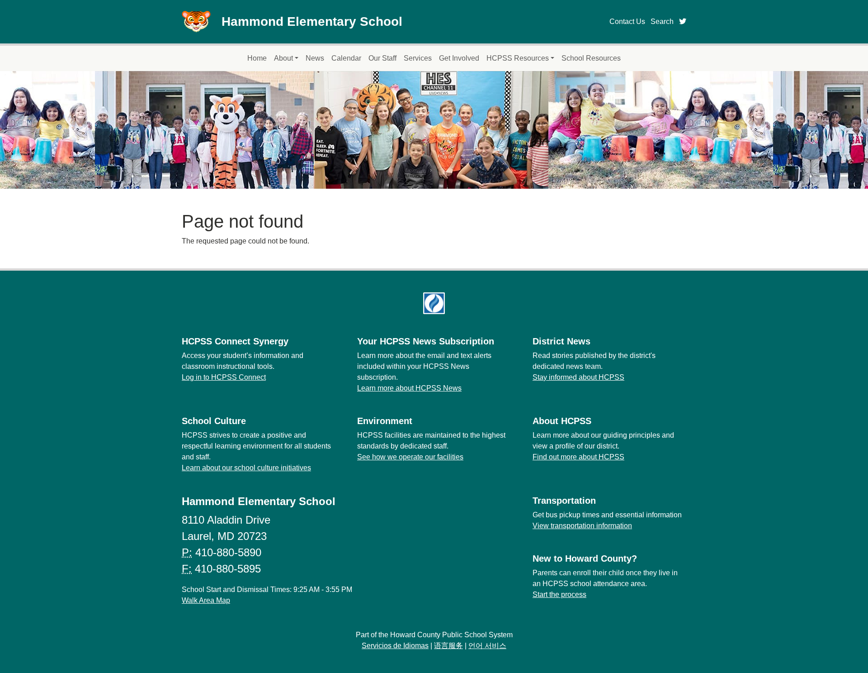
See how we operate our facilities (410, 457)
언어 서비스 (487, 645)
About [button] (283, 58)
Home (257, 58)
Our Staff (382, 58)
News (315, 58)
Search (662, 21)
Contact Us (627, 21)
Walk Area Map (206, 600)
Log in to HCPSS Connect (224, 377)
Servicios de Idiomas (395, 645)
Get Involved (459, 58)
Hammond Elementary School (312, 21)
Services (418, 58)
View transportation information (582, 526)
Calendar (346, 58)
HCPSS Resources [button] (517, 58)
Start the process (559, 594)
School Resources (591, 58)
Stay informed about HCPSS (578, 377)
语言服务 (448, 645)
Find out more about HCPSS (578, 457)
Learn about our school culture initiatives (246, 468)
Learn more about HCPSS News (409, 388)
